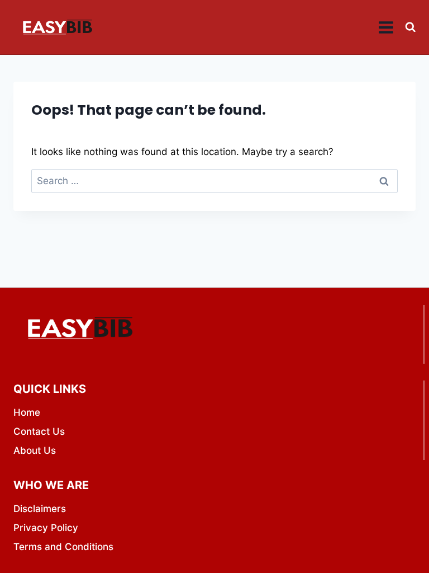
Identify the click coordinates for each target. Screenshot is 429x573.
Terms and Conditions (63, 546)
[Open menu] (386, 27)
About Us (34, 450)
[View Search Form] (410, 27)
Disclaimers (39, 508)
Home (26, 412)
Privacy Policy (45, 527)
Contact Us (39, 431)
